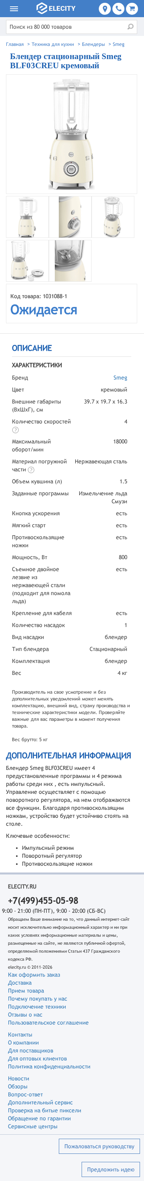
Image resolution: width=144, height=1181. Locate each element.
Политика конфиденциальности (49, 1066)
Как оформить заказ (34, 974)
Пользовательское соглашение (48, 1022)
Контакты (20, 1034)
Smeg (120, 377)
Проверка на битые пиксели (44, 1110)
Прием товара (26, 990)
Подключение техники (37, 1006)
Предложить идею (110, 1169)
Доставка (20, 982)
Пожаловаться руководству (99, 1146)
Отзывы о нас (25, 1014)
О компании (23, 1042)
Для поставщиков (30, 1050)
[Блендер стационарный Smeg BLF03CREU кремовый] (71, 134)
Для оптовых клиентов (37, 1058)
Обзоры (18, 1086)
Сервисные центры (33, 1126)
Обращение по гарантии (39, 1118)
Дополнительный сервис (40, 1102)
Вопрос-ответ (25, 1094)
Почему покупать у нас (37, 998)
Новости (18, 1078)
